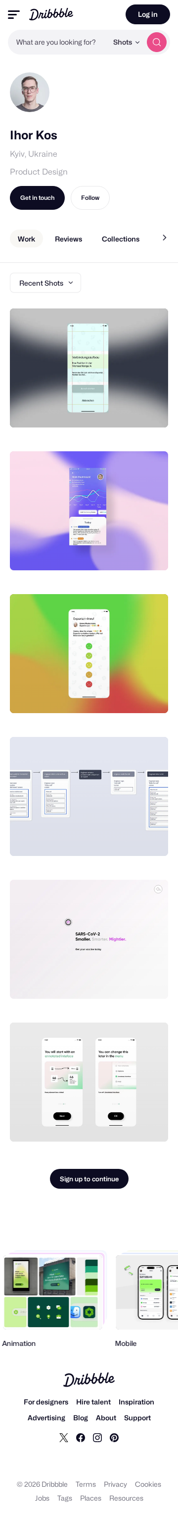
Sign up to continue (89, 1179)
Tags (64, 1498)
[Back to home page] (51, 14)
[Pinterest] (114, 1437)
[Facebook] (80, 1437)
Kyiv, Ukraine (33, 154)
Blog (80, 1417)
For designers (46, 1401)
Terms (86, 1484)
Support (137, 1417)
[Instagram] (97, 1437)
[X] (63, 1437)
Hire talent (93, 1401)
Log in (148, 14)
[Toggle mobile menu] (14, 14)
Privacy (115, 1484)
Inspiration (136, 1401)
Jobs (42, 1498)
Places (90, 1498)
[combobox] (57, 42)
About (106, 1417)
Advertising (46, 1417)
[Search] (157, 42)
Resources (126, 1498)
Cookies (148, 1484)
